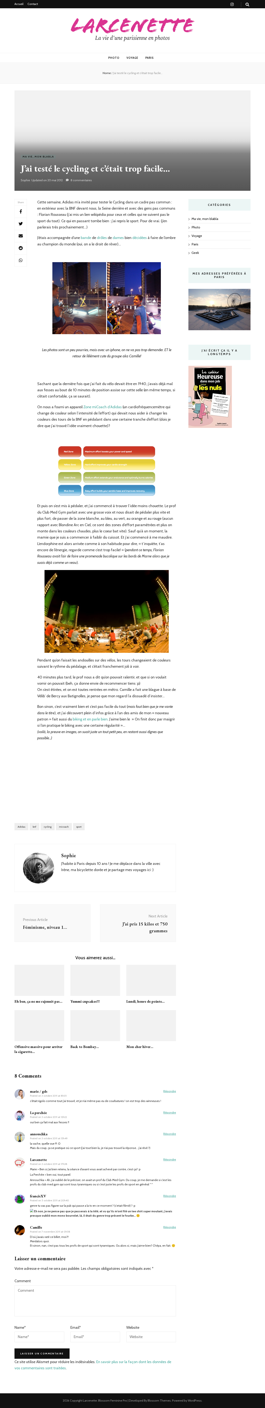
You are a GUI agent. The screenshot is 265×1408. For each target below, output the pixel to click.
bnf (34, 826)
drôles (102, 237)
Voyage (132, 57)
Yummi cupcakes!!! (85, 1001)
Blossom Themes (159, 1400)
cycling (48, 826)
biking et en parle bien (90, 719)
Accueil (18, 4)
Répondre (169, 1091)
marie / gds (38, 1091)
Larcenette (90, 1400)
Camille (36, 1227)
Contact (33, 4)
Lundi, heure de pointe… (145, 1001)
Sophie (25, 180)
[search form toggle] (247, 5)
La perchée (38, 1112)
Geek (195, 253)
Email (75, 1327)
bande (86, 237)
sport (79, 826)
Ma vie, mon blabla (38, 156)
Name (20, 1327)
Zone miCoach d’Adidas (102, 407)
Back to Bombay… (84, 1046)
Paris (149, 57)
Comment (22, 1281)
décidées (139, 237)
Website (132, 1327)
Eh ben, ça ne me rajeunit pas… (38, 1001)
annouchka (38, 1134)
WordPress (195, 1400)
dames (118, 237)
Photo (113, 57)
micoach (64, 826)
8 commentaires (81, 180)
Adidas (21, 826)
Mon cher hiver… (139, 1046)
